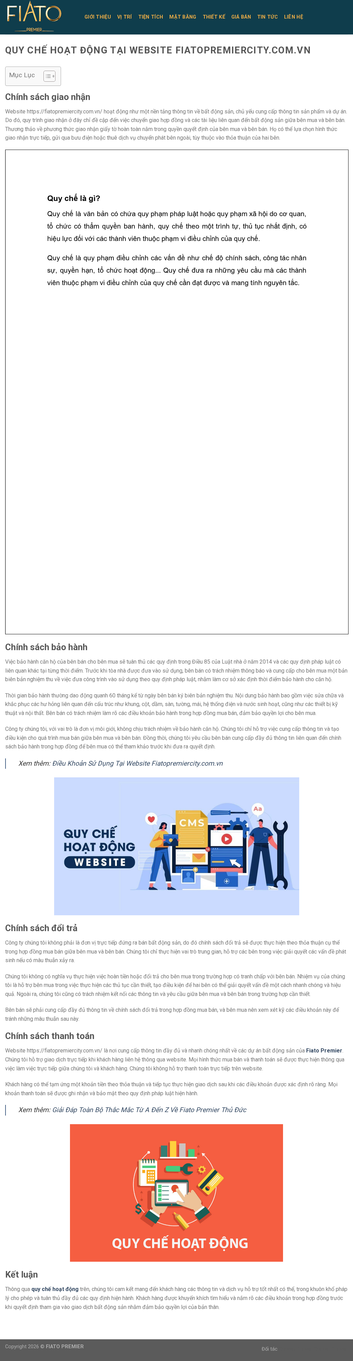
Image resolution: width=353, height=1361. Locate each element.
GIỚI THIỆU (97, 17)
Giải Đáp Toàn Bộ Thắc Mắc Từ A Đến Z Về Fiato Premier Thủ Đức (149, 1110)
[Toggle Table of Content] (46, 76)
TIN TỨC (267, 17)
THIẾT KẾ (214, 17)
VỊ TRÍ (124, 17)
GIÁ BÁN (241, 17)
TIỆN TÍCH (150, 17)
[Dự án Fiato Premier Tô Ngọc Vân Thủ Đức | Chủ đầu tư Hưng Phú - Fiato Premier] (39, 17)
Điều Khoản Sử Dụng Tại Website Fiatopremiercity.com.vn (137, 763)
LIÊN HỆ (293, 17)
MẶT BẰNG (182, 17)
